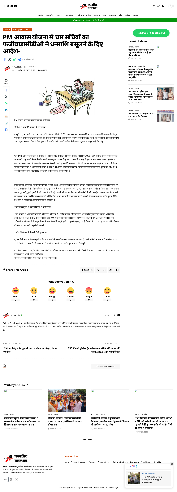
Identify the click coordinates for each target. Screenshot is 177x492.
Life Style (132, 66)
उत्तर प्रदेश (17, 29)
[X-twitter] (16, 479)
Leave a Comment (107, 366)
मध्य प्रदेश (144, 414)
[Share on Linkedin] (6, 110)
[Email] (6, 116)
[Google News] (16, 6)
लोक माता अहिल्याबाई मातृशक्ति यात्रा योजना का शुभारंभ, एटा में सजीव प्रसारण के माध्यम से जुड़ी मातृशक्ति (140, 73)
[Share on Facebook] (5, 59)
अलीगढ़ (137, 47)
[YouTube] (12, 6)
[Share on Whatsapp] (15, 59)
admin (18, 66)
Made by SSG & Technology (106, 487)
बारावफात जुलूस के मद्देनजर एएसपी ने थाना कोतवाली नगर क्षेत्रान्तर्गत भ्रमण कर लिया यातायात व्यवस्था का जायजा (22, 421)
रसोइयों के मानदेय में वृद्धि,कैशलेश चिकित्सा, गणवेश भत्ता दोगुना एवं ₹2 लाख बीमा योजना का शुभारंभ (110, 421)
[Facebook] (4, 6)
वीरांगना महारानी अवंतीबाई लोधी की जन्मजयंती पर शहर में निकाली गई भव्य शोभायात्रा (65, 421)
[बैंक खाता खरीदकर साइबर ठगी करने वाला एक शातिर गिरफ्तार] (165, 115)
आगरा (12, 414)
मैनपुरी (28, 29)
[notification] (154, 6)
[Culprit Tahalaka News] (88, 6)
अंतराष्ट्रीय (141, 66)
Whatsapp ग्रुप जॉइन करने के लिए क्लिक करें (88, 20)
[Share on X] (10, 59)
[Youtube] (5, 479)
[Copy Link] (6, 123)
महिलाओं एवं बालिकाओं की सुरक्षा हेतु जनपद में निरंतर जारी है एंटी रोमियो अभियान (141, 52)
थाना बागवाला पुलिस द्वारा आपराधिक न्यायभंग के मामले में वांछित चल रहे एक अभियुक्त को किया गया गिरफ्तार (140, 95)
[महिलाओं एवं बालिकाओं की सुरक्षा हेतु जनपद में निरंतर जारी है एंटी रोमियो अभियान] (165, 52)
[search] (158, 6)
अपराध (7, 29)
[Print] (20, 59)
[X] (8, 6)
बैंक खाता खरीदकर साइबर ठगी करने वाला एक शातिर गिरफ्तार (141, 115)
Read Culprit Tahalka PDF (151, 32)
